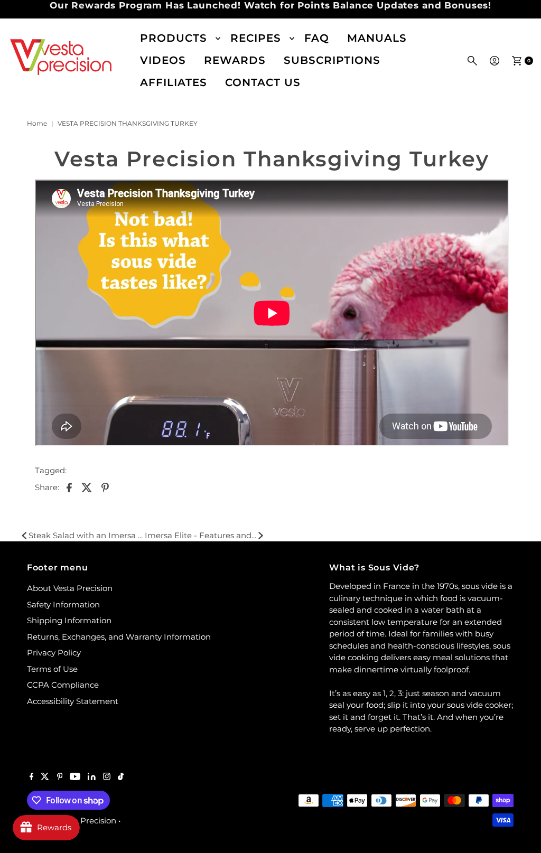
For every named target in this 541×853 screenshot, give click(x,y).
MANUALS (377, 38)
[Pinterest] (60, 777)
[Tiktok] (121, 777)
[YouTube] (75, 777)
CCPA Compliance (63, 685)
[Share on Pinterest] (105, 487)
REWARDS (235, 60)
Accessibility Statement (72, 701)
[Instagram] (106, 777)
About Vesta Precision (70, 588)
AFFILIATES (173, 82)
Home (37, 123)
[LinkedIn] (92, 777)
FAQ (316, 38)
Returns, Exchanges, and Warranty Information (119, 637)
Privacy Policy (54, 653)
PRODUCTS (173, 38)
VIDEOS (163, 60)
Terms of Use (52, 669)
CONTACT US (263, 82)
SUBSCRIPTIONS (332, 60)
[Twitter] (45, 777)
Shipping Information (69, 620)
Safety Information (63, 604)
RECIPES (255, 38)
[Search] (472, 61)
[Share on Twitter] (87, 487)
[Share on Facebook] (69, 487)
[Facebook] (32, 777)
